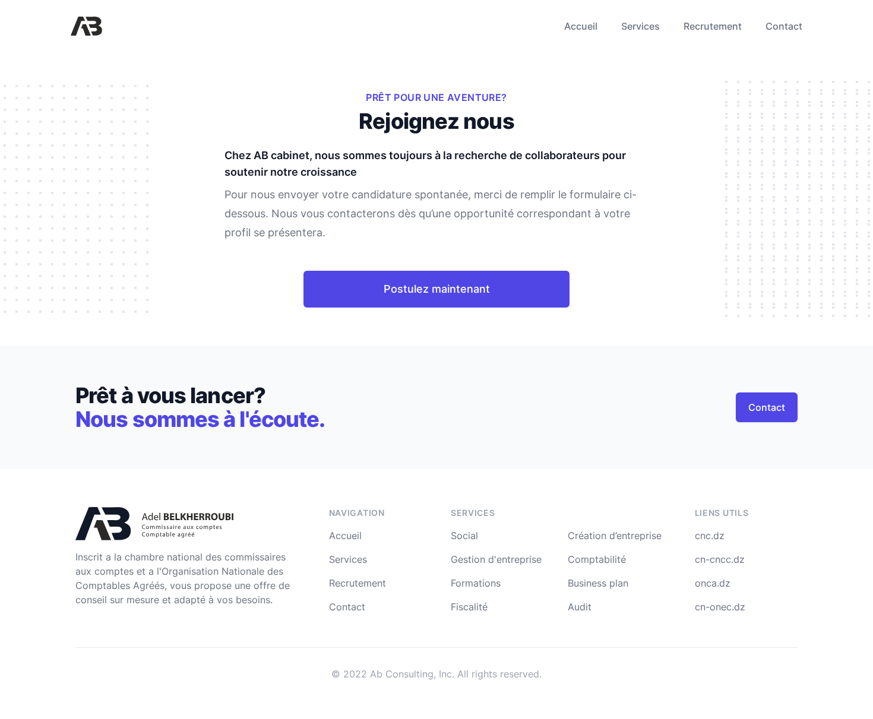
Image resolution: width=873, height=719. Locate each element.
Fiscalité (469, 607)
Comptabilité (597, 559)
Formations (476, 583)
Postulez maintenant (437, 289)
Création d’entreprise (615, 535)
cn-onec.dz (720, 607)
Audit (580, 607)
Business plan (598, 583)
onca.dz (712, 583)
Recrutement (713, 26)
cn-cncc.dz (720, 559)
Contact (784, 26)
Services (640, 26)
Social (464, 535)
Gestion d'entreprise (496, 559)
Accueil (580, 26)
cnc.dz (710, 535)
